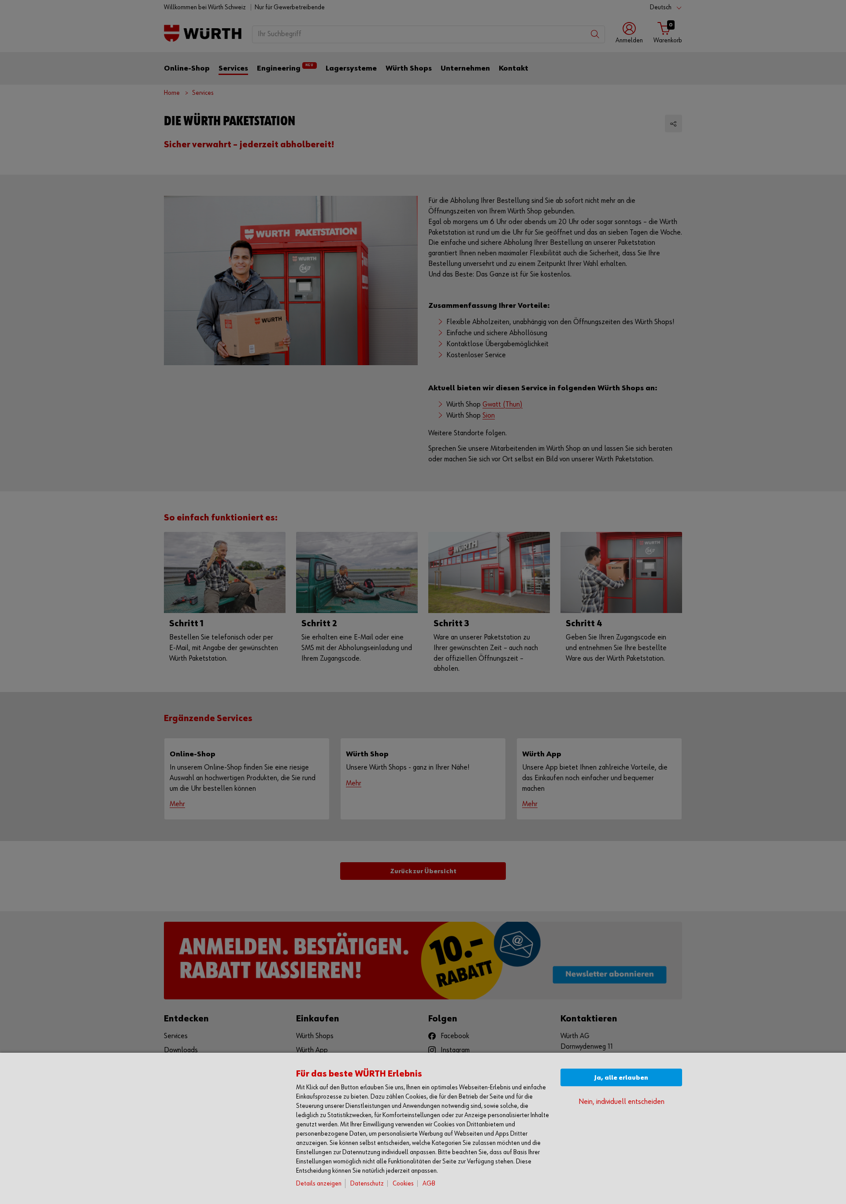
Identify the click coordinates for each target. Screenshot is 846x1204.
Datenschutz (367, 1183)
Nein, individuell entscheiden (621, 1102)
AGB (429, 1183)
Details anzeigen (318, 1183)
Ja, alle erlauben (621, 1077)
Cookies (403, 1183)
